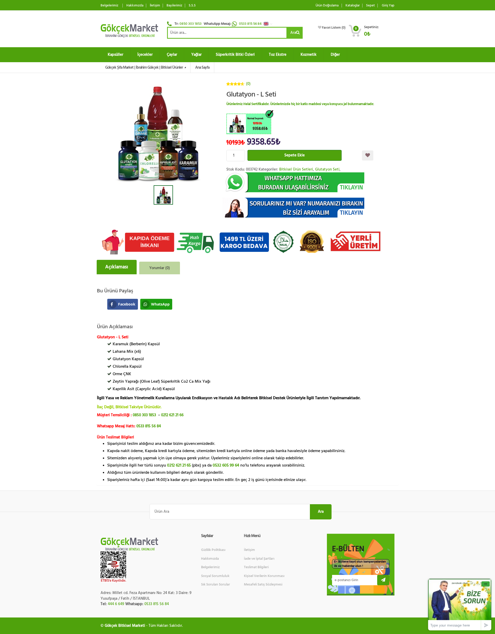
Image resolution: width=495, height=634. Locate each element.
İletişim (155, 5)
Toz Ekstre (277, 54)
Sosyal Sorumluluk (215, 576)
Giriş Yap (388, 5)
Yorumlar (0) (159, 268)
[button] (269, 23)
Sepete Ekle (294, 155)
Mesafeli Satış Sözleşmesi (263, 584)
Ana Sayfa (202, 67)
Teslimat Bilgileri (256, 567)
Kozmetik (309, 54)
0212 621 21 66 (172, 415)
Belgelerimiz (109, 5)
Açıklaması (116, 266)
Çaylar (172, 54)
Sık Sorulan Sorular (215, 584)
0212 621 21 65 (179, 465)
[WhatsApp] (310, 182)
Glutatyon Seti (327, 169)
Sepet (370, 5)
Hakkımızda (134, 5)
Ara (293, 32)
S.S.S (192, 5)
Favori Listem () (333, 27)
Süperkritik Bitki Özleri (235, 54)
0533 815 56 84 (250, 23)
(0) (248, 83)
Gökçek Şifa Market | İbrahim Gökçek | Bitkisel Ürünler (144, 67)
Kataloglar (352, 5)
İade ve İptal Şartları (259, 558)
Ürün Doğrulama (327, 5)
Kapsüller (115, 54)
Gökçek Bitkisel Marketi (125, 625)
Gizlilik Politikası (213, 549)
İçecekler (145, 54)
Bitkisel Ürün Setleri (296, 169)
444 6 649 (116, 604)
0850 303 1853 (190, 23)
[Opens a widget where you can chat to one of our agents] (459, 604)
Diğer (335, 54)
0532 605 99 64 (226, 465)
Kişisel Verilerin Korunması (264, 576)
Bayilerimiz (174, 5)
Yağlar (196, 54)
